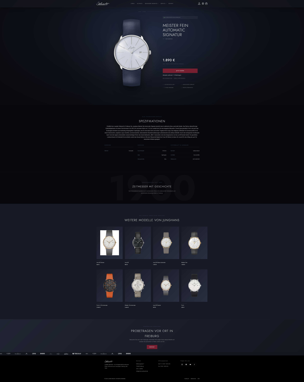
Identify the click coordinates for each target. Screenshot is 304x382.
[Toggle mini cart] (206, 4)
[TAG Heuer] (61, 353)
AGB (199, 378)
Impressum (186, 378)
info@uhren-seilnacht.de (142, 371)
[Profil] (199, 3)
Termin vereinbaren (179, 78)
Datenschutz (193, 378)
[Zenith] (51, 353)
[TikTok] (194, 364)
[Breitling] (43, 353)
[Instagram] (182, 364)
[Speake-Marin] (11, 353)
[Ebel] (72, 353)
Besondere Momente (151, 3)
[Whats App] (203, 3)
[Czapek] (79, 353)
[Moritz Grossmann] (89, 353)
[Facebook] (186, 364)
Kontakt (171, 3)
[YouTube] (190, 364)
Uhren (133, 3)
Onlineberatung (167, 78)
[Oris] (19, 353)
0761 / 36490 (139, 368)
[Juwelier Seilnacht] (103, 3)
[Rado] (27, 353)
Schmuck (139, 3)
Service (163, 3)
